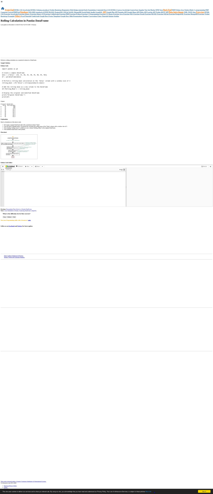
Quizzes (111, 16)
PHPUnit (17, 12)
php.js (47, 10)
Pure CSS (107, 10)
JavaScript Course (128, 10)
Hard (14, 217)
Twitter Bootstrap (56, 10)
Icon (136, 10)
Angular (141, 10)
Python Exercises (82, 14)
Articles (116, 16)
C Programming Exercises (97, 14)
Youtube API (122, 12)
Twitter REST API (162, 12)
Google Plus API (112, 12)
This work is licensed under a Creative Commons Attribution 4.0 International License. (23, 481)
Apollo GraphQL (96, 12)
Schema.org (41, 10)
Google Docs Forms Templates (50, 16)
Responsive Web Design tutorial (73, 10)
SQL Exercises (135, 14)
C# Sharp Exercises (112, 14)
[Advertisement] (20, 30)
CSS (20, 10)
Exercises (200, 12)
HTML (16, 10)
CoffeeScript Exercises (58, 14)
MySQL (51, 12)
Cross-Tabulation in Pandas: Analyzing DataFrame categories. (20, 210)
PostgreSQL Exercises (182, 14)
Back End (167, 10)
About (5, 487)
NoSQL (71, 12)
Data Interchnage (176, 12)
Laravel (10, 12)
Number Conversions (90, 16)
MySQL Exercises (157, 14)
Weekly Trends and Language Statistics (14, 257)
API (104, 12)
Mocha (152, 10)
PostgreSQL (59, 12)
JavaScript (26, 10)
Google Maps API (133, 12)
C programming (199, 10)
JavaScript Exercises (18, 14)
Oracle (84, 12)
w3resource (4, 3)
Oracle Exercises (145, 14)
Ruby (192, 10)
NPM (157, 10)
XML (186, 12)
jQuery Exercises (30, 14)
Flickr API (143, 12)
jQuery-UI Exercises (43, 14)
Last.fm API (151, 12)
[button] (106, 2)
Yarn (161, 10)
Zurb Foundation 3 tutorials (93, 10)
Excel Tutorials (26, 16)
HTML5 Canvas (116, 10)
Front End (9, 10)
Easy (4, 217)
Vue (146, 10)
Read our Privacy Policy (10, 486)
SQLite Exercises (169, 14)
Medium (9, 217)
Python (177, 10)
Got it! (204, 491)
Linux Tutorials (102, 16)
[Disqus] (106, 329)
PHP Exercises (71, 14)
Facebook (12, 226)
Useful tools (35, 16)
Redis (88, 12)
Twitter (19, 226)
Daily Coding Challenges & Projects (13, 256)
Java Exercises (124, 14)
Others (18, 16)
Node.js (187, 10)
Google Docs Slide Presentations (71, 16)
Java (182, 10)
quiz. (29, 220)
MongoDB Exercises (197, 14)
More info (148, 491)
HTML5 (33, 10)
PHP (173, 10)
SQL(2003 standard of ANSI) (38, 12)
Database (24, 12)
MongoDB (77, 12)
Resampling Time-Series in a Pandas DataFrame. (19, 209)
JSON (190, 12)
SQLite (65, 12)
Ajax (194, 12)
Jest (149, 10)
